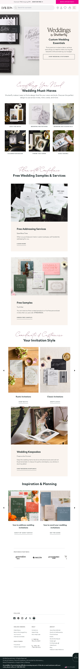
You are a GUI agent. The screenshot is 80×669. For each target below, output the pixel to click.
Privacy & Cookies (8, 660)
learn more (21, 243)
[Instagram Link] (22, 618)
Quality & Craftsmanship (56, 632)
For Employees (53, 643)
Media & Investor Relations (57, 649)
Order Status (17, 630)
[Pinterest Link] (18, 618)
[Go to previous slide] (4, 370)
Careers (52, 641)
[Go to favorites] (65, 7)
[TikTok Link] (26, 618)
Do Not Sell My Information (34, 660)
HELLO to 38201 (36, 641)
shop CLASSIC (54, 400)
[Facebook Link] (14, 618)
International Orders (19, 636)
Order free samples (24, 317)
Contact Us (35, 630)
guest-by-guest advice (23, 531)
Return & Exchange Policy (20, 632)
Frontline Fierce (54, 634)
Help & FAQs (35, 632)
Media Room (53, 645)
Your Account (17, 634)
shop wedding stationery (59, 56)
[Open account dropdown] (61, 7)
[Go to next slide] (75, 370)
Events (51, 636)
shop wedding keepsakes (26, 467)
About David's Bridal (55, 630)
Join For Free (36, 2)
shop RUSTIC (23, 400)
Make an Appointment (19, 647)
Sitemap (27, 662)
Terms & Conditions (19, 660)
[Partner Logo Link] (20, 557)
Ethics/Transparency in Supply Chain (13, 662)
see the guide (54, 531)
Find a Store (17, 644)
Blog (51, 647)
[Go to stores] (58, 7)
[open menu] (74, 8)
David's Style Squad (55, 638)
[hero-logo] (7, 8)
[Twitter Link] (30, 618)
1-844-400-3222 (36, 647)
